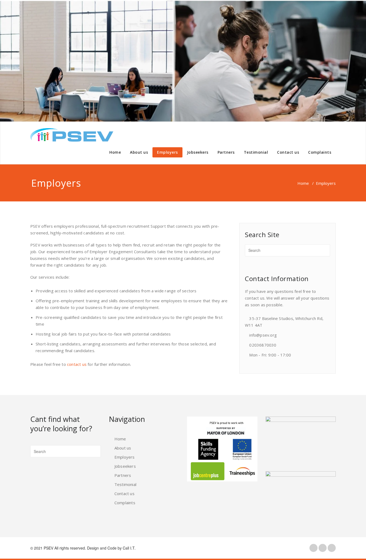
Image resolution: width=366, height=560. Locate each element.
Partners (226, 152)
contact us (77, 364)
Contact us (288, 152)
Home (115, 152)
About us (139, 152)
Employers (167, 152)
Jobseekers (197, 152)
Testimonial (256, 152)
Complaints (319, 152)
